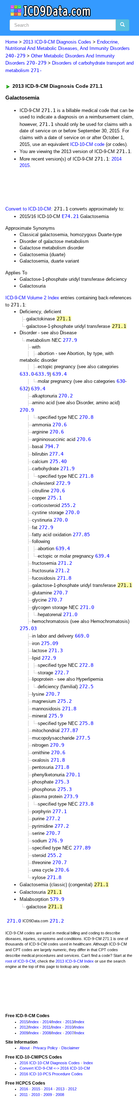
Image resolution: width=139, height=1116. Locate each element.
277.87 (69, 730)
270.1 (73, 774)
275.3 (62, 782)
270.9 (27, 410)
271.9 (67, 468)
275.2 (64, 701)
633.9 (42, 374)
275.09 (49, 643)
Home (11, 42)
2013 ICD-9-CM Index (75, 961)
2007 (69, 1033)
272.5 (86, 686)
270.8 (86, 417)
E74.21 (70, 216)
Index (34, 1022)
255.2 (68, 505)
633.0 (27, 374)
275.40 (58, 461)
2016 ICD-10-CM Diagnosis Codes (50, 1063)
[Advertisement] (57, 187)
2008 (46, 1033)
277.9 (70, 340)
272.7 (62, 672)
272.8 (86, 665)
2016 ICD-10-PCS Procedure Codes (51, 1074)
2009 (24, 1033)
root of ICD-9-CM (20, 961)
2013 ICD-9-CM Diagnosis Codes (57, 42)
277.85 (81, 534)
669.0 (82, 636)
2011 (46, 1027)
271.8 (86, 476)
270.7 (60, 592)
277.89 (82, 848)
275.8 (86, 723)
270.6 (59, 424)
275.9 (55, 716)
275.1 (54, 498)
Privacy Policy (45, 1048)
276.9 (55, 840)
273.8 (86, 804)
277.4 (56, 454)
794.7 (52, 446)
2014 (117, 159)
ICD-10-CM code (87, 144)
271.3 (55, 650)
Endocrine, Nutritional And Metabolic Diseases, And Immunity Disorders (67, 49)
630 (121, 381)
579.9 (57, 899)
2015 (25, 165)
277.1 (59, 811)
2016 (24, 1089)
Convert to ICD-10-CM (28, 209)
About (25, 1048)
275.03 (28, 628)
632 (24, 388)
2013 (69, 1022)
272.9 (63, 483)
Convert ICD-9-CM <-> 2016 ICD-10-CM (55, 1068)
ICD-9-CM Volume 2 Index (32, 297)
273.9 (71, 796)
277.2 (53, 818)
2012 (24, 1027)
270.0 (72, 512)
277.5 (83, 738)
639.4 (59, 374)
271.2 (65, 563)
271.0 (87, 607)
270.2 (65, 396)
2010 (69, 1027)
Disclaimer (70, 1048)
